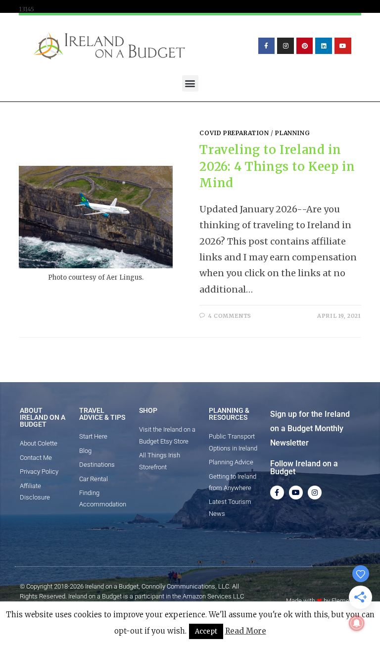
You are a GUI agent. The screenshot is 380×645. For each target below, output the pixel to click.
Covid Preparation (234, 133)
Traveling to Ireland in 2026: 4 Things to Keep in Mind (277, 166)
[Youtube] (342, 46)
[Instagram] (285, 46)
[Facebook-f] (266, 46)
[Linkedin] (323, 46)
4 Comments (229, 315)
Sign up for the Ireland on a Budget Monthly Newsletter (310, 428)
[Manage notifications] (357, 623)
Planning (292, 133)
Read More (245, 631)
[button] (190, 83)
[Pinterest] (304, 46)
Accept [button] (206, 631)
